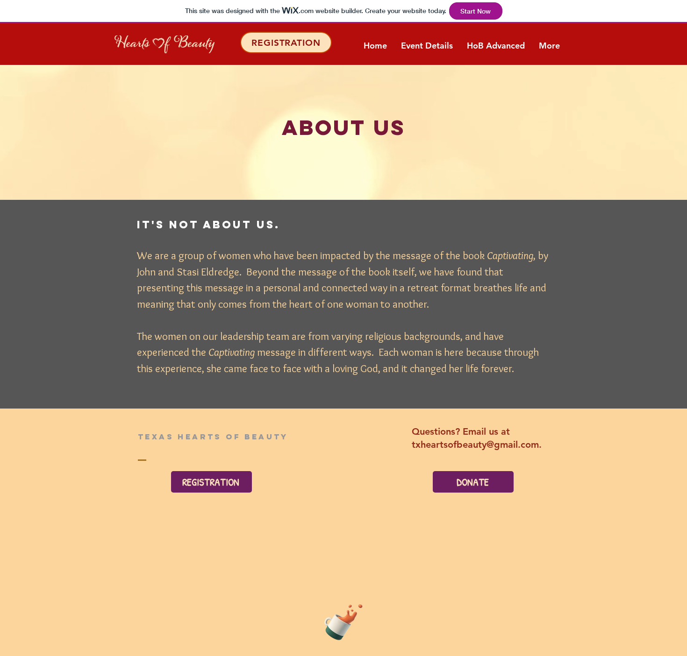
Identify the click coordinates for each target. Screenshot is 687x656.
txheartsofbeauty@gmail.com (475, 444)
